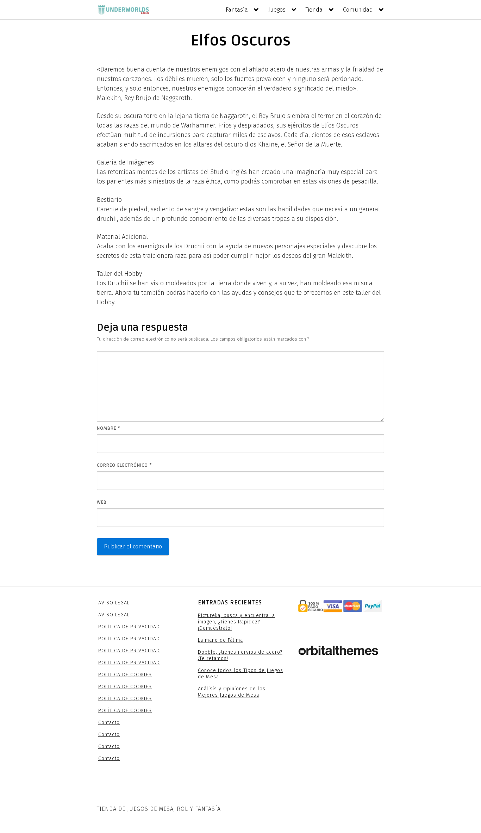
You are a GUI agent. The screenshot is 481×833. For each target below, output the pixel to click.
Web (102, 502)
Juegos (277, 9)
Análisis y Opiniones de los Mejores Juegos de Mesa (232, 692)
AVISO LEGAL (114, 603)
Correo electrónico (124, 465)
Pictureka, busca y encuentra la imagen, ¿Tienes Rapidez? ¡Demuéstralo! (236, 622)
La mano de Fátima (220, 640)
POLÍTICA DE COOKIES (125, 675)
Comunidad (358, 9)
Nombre (108, 428)
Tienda (314, 9)
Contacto (109, 723)
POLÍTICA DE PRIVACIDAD (129, 627)
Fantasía (237, 9)
